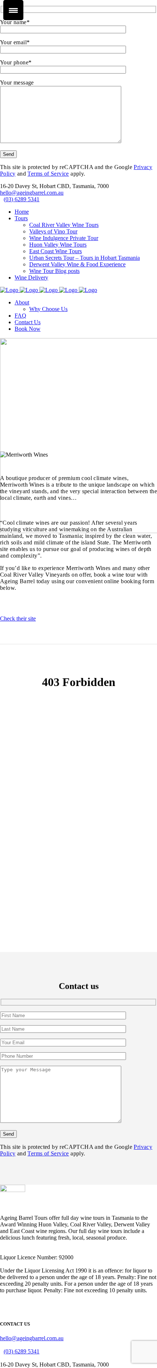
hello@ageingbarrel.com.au (32, 193)
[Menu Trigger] (13, 10)
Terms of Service (48, 173)
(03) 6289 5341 (21, 199)
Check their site (18, 618)
